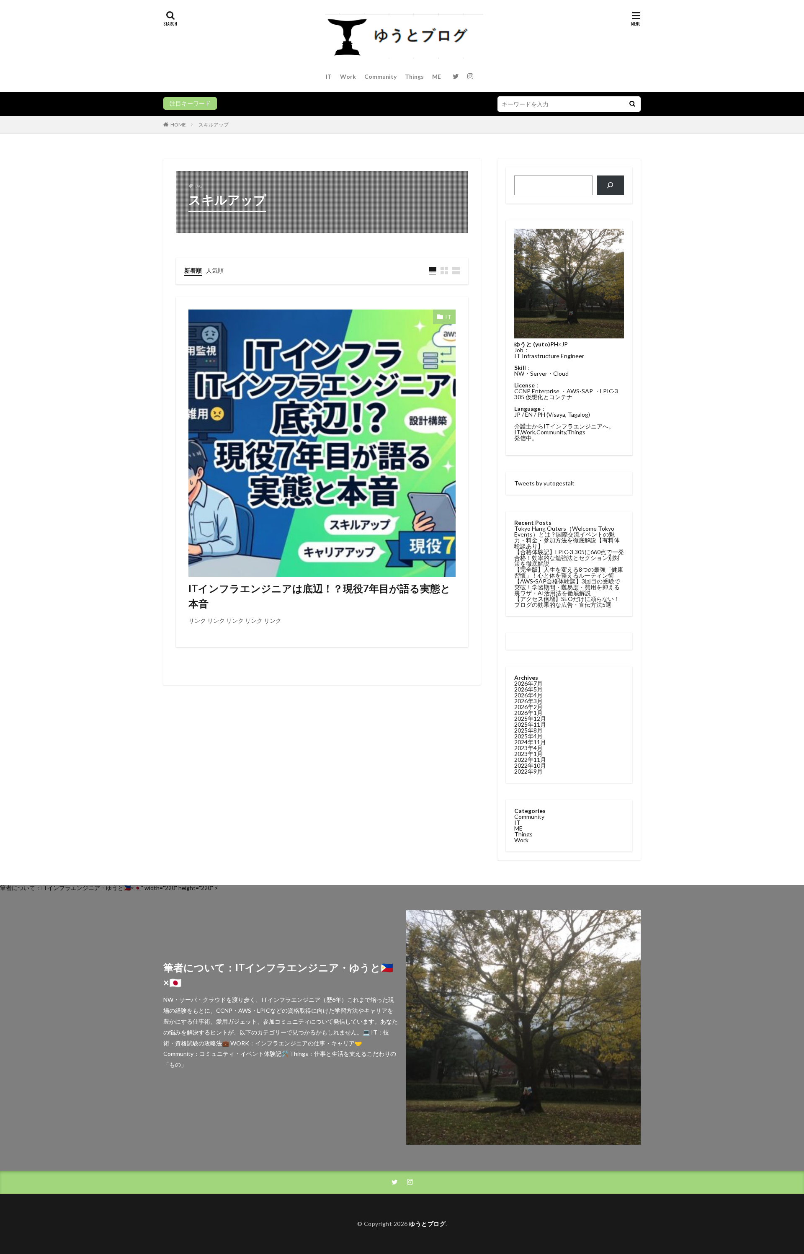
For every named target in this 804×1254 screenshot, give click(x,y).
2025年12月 (530, 718)
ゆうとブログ (427, 1223)
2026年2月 (528, 706)
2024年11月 (530, 742)
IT (329, 76)
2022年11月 (530, 759)
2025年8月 (528, 730)
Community (380, 76)
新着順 (193, 270)
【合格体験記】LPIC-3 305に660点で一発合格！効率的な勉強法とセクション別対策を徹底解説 (569, 557)
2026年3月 (528, 700)
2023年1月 (528, 753)
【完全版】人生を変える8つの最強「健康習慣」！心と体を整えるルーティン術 (568, 572)
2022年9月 (528, 771)
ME (436, 76)
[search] (632, 104)
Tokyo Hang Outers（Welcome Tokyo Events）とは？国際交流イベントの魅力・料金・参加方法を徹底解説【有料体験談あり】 (567, 537)
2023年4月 (528, 747)
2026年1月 (528, 712)
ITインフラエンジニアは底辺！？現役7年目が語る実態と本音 (319, 595)
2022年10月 (530, 765)
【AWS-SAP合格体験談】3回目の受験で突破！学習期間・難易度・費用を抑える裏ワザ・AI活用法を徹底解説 (567, 587)
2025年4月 (528, 736)
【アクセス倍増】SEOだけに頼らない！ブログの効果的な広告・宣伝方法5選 (567, 601)
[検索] (610, 185)
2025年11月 (530, 724)
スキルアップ (213, 124)
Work (348, 76)
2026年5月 (528, 689)
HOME (178, 124)
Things (414, 76)
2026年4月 (528, 695)
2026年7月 (528, 683)
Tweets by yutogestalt (544, 483)
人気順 (215, 270)
